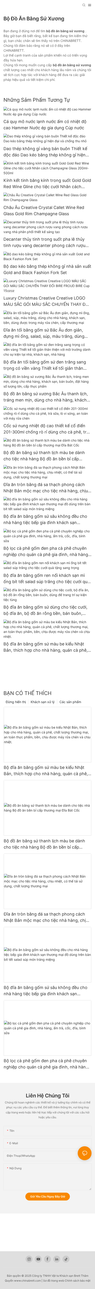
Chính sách (72, 1280)
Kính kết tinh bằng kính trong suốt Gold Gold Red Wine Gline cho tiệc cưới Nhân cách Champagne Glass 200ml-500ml (47, 184)
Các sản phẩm (70, 702)
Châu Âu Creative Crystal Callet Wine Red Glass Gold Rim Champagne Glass (43, 210)
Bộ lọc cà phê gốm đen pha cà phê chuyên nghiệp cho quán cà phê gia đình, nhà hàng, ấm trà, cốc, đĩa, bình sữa (46, 552)
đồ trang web (55, 1280)
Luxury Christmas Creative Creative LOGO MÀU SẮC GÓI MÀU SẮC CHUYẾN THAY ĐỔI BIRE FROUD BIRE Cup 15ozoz (46, 301)
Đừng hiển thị (16, 702)
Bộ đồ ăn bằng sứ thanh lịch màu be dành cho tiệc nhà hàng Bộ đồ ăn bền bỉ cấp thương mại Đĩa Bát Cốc (44, 456)
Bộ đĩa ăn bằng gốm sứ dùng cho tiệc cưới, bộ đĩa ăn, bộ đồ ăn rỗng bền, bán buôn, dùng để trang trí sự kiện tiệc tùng (45, 610)
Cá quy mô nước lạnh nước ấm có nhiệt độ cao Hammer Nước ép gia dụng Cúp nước (44, 124)
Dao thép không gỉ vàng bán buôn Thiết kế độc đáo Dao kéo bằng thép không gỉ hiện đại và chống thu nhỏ (45, 152)
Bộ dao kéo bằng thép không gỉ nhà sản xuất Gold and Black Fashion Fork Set (47, 269)
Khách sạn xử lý (43, 702)
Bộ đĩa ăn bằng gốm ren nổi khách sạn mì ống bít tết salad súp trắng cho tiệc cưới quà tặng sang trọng (46, 579)
